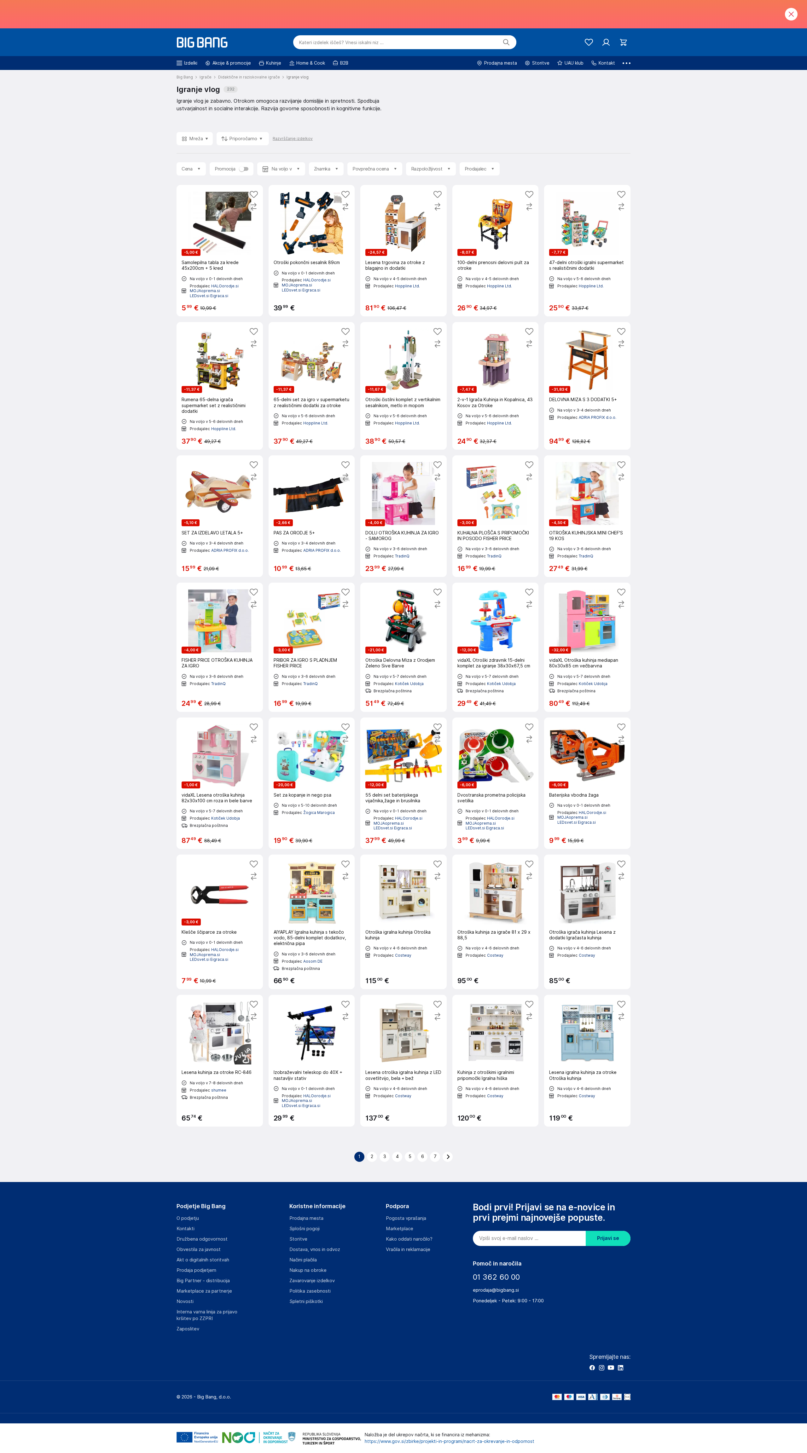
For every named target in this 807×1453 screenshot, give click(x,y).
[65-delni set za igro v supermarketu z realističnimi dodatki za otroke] (312, 385)
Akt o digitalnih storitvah (203, 1260)
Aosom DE (312, 961)
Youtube (611, 1367)
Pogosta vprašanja (406, 1218)
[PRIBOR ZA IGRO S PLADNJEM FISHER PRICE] (312, 647)
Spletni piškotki (306, 1301)
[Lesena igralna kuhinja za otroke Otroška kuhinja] (587, 1060)
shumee (218, 1090)
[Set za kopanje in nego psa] (312, 783)
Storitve (298, 1239)
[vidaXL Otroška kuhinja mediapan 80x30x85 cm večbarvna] (587, 647)
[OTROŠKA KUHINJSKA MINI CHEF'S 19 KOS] (587, 516)
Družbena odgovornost (202, 1239)
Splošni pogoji (304, 1228)
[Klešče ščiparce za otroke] (220, 922)
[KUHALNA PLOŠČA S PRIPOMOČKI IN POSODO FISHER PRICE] (495, 516)
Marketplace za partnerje (204, 1291)
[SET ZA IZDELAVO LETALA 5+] (220, 516)
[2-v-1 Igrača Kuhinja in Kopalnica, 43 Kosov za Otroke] (495, 385)
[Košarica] (623, 42)
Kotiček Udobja (409, 683)
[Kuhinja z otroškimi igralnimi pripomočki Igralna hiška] (495, 1060)
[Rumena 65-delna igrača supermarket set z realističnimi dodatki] (220, 385)
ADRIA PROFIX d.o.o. (597, 417)
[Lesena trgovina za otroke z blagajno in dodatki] (403, 250)
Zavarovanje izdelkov (312, 1280)
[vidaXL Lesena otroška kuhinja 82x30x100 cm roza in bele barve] (220, 783)
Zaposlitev (188, 1329)
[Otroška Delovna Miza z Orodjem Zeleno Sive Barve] (403, 647)
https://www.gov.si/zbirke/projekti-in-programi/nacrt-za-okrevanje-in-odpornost (449, 1441)
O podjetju (188, 1218)
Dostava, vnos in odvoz (314, 1249)
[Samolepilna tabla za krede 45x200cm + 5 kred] (220, 250)
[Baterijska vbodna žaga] (587, 783)
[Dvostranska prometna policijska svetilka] (495, 783)
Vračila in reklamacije (408, 1249)
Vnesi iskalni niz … (341, 42)
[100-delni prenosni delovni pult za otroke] (495, 250)
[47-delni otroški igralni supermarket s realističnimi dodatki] (587, 250)
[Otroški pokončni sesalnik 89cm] (312, 250)
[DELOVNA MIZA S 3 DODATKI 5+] (587, 385)
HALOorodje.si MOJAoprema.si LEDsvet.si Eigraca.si (214, 291)
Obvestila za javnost (199, 1249)
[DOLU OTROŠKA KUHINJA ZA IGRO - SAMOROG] (403, 516)
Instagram (601, 1367)
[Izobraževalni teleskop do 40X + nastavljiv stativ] (312, 1060)
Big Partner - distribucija (203, 1280)
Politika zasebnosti (310, 1291)
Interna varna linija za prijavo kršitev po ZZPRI (207, 1315)
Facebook (592, 1367)
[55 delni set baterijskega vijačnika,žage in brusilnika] (403, 783)
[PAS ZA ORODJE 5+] (312, 516)
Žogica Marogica (319, 812)
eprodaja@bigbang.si (496, 1290)
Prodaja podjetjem (196, 1270)
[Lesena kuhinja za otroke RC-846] (220, 1060)
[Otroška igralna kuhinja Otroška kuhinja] (403, 922)
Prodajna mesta (306, 1218)
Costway (403, 955)
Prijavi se (608, 1238)
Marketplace (399, 1228)
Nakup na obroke (308, 1270)
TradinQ (402, 556)
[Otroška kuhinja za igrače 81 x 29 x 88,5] (495, 922)
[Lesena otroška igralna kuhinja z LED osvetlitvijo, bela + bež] (403, 1060)
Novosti (185, 1301)
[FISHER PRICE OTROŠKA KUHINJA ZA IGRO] (220, 647)
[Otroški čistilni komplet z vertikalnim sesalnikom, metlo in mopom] (403, 385)
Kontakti (185, 1228)
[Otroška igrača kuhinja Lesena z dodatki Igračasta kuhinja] (587, 922)
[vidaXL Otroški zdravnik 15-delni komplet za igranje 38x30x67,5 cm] (495, 647)
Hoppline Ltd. (407, 286)
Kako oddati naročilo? (409, 1239)
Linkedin (620, 1367)
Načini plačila (303, 1260)
